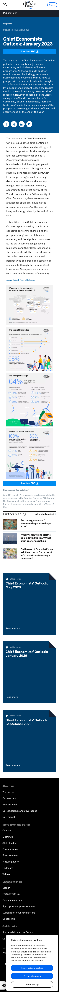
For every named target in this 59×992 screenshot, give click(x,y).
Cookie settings (32, 984)
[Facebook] (6, 124)
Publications (10, 12)
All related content (45, 514)
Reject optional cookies (32, 968)
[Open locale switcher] (4, 985)
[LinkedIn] (22, 124)
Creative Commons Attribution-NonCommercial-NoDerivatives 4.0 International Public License (28, 501)
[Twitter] (14, 124)
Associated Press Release (20, 280)
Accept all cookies (32, 976)
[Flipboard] (29, 124)
